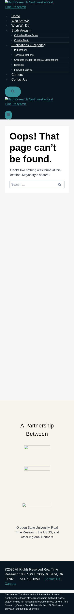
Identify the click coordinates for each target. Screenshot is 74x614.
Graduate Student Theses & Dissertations (36, 60)
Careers (10, 583)
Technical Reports (24, 55)
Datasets (19, 65)
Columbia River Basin (26, 35)
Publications (20, 50)
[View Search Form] (13, 92)
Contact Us (19, 79)
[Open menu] (8, 115)
